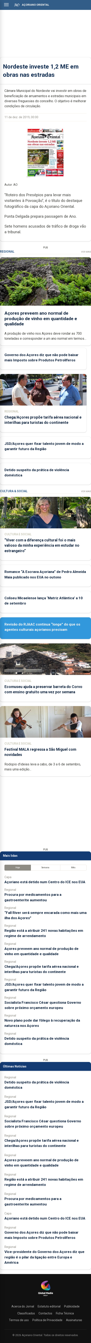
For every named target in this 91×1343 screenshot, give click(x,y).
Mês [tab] (73, 867)
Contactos (45, 1313)
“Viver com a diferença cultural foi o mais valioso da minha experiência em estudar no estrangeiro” (41, 545)
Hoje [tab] (17, 867)
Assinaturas (74, 1320)
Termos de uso (19, 1320)
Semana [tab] (45, 867)
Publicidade (72, 1306)
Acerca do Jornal (22, 1306)
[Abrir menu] (6, 4)
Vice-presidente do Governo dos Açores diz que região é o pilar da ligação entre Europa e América (44, 1257)
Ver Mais (86, 252)
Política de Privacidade (47, 1320)
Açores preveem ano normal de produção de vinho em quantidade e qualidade (40, 318)
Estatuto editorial (49, 1306)
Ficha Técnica (65, 1313)
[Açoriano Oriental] (45, 1296)
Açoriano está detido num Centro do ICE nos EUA (44, 882)
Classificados (26, 1313)
